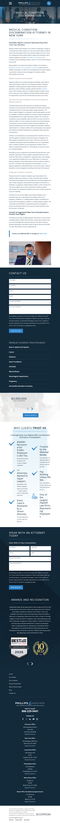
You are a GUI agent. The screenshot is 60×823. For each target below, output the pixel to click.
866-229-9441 (30, 711)
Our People (12, 677)
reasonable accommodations (34, 57)
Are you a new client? (15, 301)
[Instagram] (37, 719)
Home (11, 674)
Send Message (16, 331)
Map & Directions (30, 734)
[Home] (29, 3)
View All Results (31, 415)
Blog (10, 690)
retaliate (44, 163)
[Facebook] (23, 719)
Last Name (12, 285)
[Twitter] (26, 719)
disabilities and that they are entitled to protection (23, 67)
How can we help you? (15, 306)
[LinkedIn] (30, 719)
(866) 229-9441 (25, 233)
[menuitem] (23, 347)
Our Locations (13, 680)
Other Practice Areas (15, 687)
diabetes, (44, 89)
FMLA (48, 136)
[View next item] (32, 409)
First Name (12, 280)
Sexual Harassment (15, 684)
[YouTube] (33, 719)
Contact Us (12, 693)
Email (11, 296)
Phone (11, 290)
